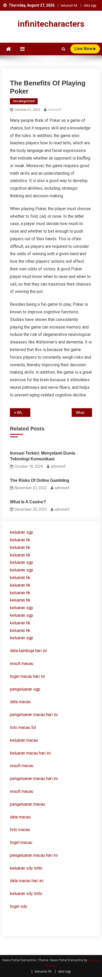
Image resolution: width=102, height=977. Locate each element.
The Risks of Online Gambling (39, 480)
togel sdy (18, 906)
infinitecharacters (51, 24)
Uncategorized (24, 101)
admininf (54, 110)
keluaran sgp (21, 532)
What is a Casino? (84, 413)
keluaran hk (69, 5)
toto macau (20, 829)
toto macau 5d (23, 727)
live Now (83, 48)
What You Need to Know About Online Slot (24, 413)
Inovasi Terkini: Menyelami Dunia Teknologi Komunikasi (42, 456)
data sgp (90, 5)
